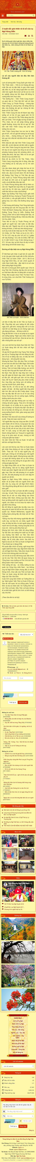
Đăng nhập (23, 1126)
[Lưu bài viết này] (32, 36)
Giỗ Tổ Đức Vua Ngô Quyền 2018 (14, 904)
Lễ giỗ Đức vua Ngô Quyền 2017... (14, 907)
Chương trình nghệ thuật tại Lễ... (13, 909)
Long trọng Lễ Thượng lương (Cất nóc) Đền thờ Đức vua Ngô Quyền (18, 813)
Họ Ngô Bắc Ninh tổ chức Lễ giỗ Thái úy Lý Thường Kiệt (16, 818)
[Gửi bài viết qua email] (26, 36)
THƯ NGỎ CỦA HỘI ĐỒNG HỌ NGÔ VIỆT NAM (18, 825)
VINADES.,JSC (28, 1160)
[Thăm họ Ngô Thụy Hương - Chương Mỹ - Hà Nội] (26, 867)
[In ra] (29, 36)
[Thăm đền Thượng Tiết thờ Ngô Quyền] (10, 867)
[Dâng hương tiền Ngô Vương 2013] (10, 841)
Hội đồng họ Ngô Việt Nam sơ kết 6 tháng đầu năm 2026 (19, 823)
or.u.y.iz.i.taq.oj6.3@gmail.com (17, 669)
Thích (18, 673)
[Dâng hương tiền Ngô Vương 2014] (26, 841)
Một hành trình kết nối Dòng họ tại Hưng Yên (17, 810)
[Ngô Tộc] (17, 5)
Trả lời (11, 673)
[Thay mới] (20, 1121)
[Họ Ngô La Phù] (26, 854)
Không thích (27, 673)
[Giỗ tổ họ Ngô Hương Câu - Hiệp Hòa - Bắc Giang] (10, 854)
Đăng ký (31, 1130)
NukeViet (12, 1160)
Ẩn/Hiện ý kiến (8, 638)
